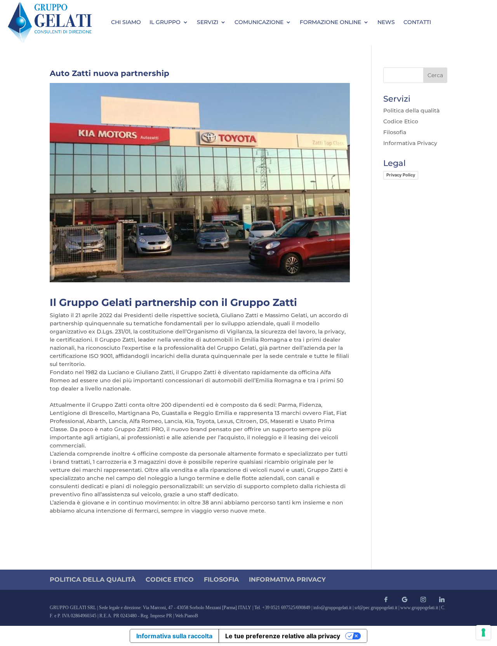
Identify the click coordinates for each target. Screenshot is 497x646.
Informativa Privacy (410, 143)
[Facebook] (386, 599)
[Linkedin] (442, 599)
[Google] (404, 599)
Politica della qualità (411, 110)
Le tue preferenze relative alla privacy (282, 636)
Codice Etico (400, 121)
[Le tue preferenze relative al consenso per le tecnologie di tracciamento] (483, 632)
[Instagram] (423, 599)
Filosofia (394, 132)
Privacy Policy (400, 175)
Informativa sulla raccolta (174, 636)
